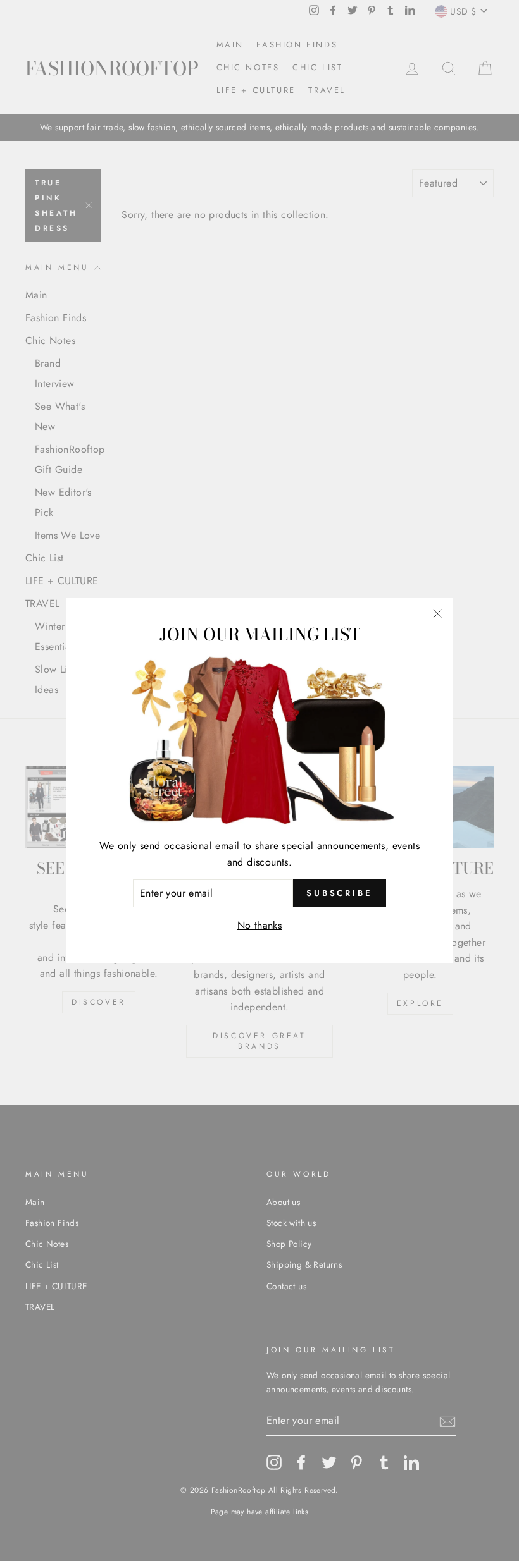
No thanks (259, 925)
